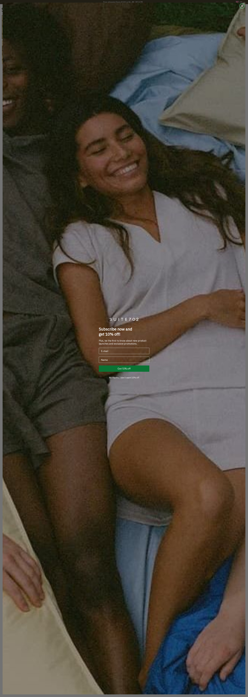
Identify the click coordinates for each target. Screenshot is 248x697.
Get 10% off (124, 368)
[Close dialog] (242, 6)
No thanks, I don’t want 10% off (124, 377)
